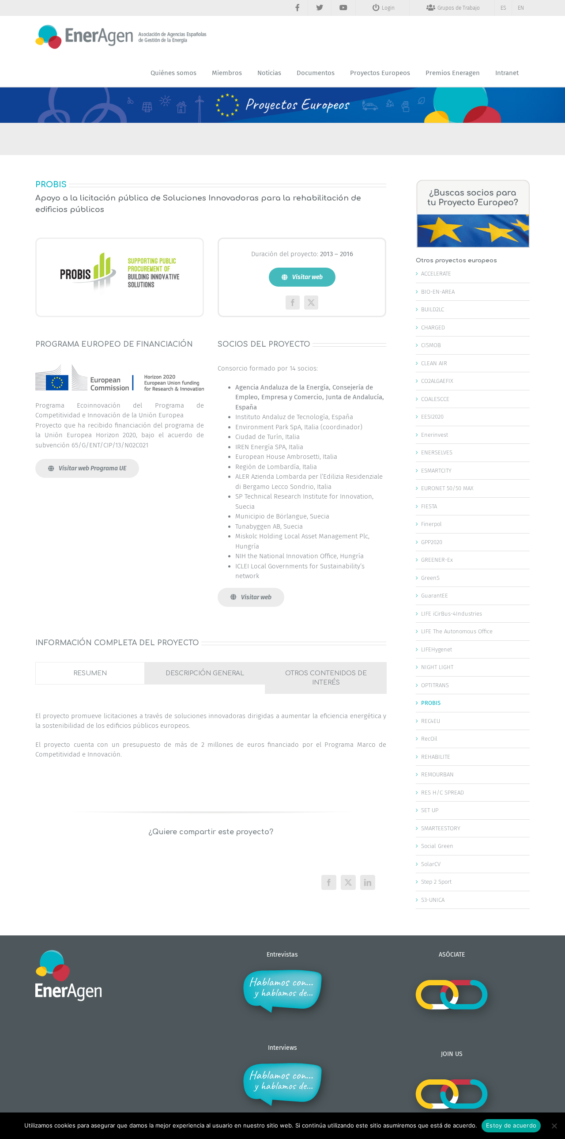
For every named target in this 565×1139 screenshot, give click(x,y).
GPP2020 (431, 542)
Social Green (437, 846)
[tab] (90, 673)
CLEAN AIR (434, 363)
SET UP (429, 810)
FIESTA (429, 506)
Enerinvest (434, 434)
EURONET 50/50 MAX (447, 488)
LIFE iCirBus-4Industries (451, 613)
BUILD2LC (432, 309)
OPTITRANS (435, 685)
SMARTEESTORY (440, 828)
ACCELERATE (436, 273)
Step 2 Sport (436, 881)
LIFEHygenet (436, 649)
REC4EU (430, 721)
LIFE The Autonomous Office (457, 631)
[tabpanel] (210, 739)
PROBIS (431, 703)
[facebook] (293, 302)
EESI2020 (432, 416)
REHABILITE (435, 756)
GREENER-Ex (437, 559)
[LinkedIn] (367, 882)
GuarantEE (434, 595)
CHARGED (433, 327)
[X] (348, 882)
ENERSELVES (436, 452)
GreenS (430, 578)
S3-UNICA (432, 900)
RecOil (429, 738)
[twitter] (311, 302)
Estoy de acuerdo (511, 1125)
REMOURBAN (437, 774)
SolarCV (431, 864)
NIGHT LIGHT (437, 667)
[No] (554, 1125)
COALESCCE (435, 399)
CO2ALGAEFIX (437, 381)
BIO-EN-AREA (438, 291)
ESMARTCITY (436, 470)
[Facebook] (329, 882)
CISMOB (431, 345)
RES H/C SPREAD (442, 792)
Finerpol (431, 524)
